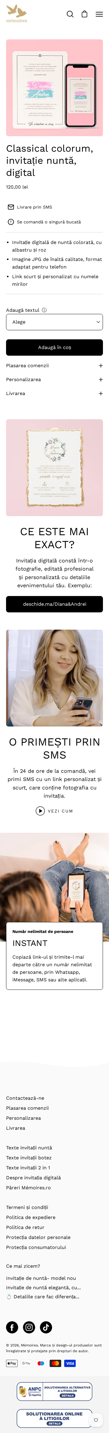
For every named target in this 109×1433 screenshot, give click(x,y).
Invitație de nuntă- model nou (41, 1278)
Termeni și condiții (27, 1207)
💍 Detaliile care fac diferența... (42, 1297)
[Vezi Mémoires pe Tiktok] (46, 1327)
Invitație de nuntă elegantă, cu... (43, 1287)
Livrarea (15, 393)
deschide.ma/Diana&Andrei (54, 604)
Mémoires (29, 1345)
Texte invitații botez (29, 1158)
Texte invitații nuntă (29, 1148)
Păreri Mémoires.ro (28, 1188)
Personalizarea (23, 379)
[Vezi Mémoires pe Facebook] (12, 1327)
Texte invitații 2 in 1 (28, 1168)
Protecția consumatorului (36, 1247)
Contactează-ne (25, 1098)
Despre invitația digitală (33, 1178)
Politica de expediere (30, 1217)
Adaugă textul (22, 310)
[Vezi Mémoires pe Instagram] (29, 1327)
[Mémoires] (16, 14)
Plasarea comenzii (27, 365)
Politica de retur (25, 1227)
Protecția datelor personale (38, 1237)
